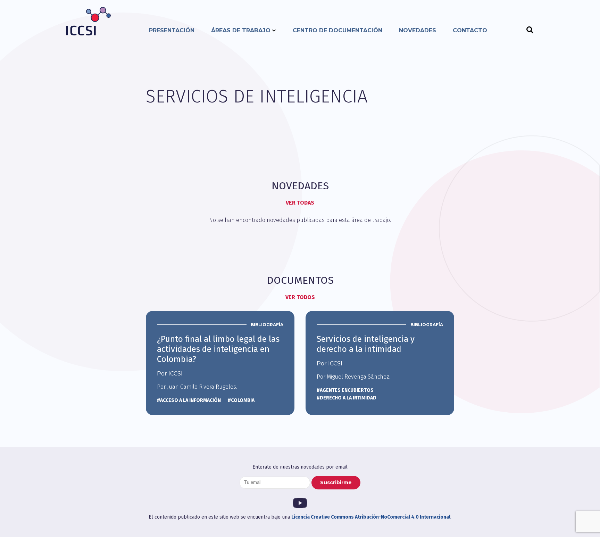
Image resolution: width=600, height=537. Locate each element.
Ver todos (300, 297)
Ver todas (300, 202)
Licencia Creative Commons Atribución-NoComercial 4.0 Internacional (370, 517)
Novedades (417, 30)
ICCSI (88, 21)
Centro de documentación (337, 30)
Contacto (470, 30)
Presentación (171, 30)
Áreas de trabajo (240, 30)
